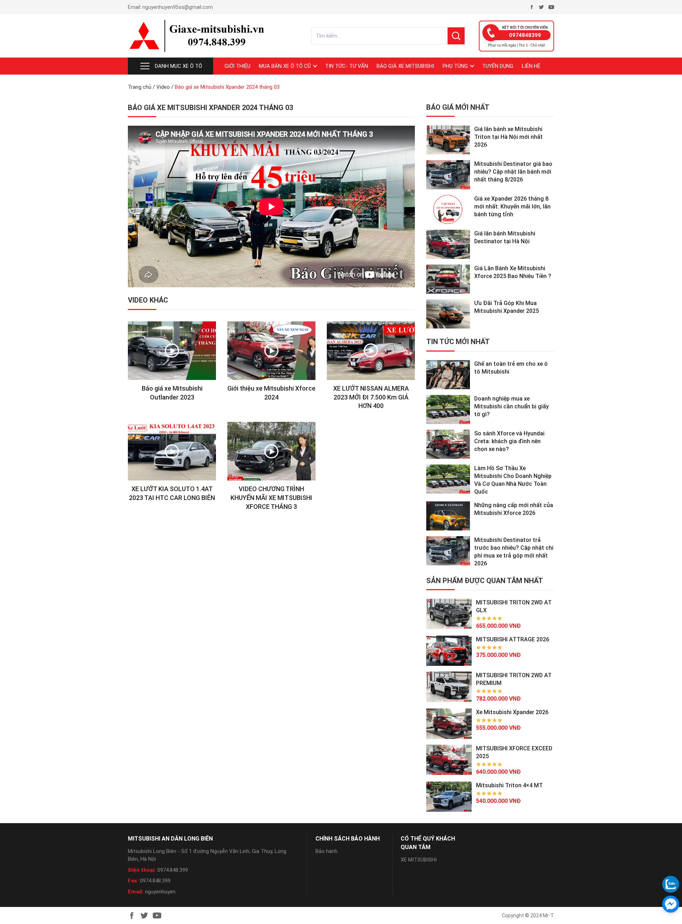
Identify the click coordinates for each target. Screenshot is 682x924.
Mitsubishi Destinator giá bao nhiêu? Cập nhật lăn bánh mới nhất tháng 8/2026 (513, 172)
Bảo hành (326, 851)
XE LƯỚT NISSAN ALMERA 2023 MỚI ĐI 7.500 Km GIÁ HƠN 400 (371, 397)
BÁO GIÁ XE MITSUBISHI (405, 66)
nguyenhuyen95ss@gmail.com (177, 7)
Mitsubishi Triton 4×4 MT (509, 785)
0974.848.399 (172, 870)
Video (163, 87)
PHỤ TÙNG (455, 66)
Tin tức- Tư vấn (346, 66)
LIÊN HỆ (531, 66)
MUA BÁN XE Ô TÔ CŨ (285, 66)
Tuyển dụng (497, 66)
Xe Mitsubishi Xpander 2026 (512, 712)
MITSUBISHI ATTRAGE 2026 (512, 639)
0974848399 (525, 35)
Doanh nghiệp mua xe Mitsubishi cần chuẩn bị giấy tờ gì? (511, 406)
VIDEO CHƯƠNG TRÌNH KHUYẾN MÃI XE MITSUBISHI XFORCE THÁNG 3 (271, 497)
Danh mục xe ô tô (178, 66)
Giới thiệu (237, 66)
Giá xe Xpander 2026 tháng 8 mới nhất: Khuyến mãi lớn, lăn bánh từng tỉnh (512, 206)
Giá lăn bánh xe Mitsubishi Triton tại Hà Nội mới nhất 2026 (508, 137)
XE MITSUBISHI (419, 860)
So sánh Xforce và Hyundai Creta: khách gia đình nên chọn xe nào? (509, 441)
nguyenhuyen (160, 891)
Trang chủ (139, 87)
